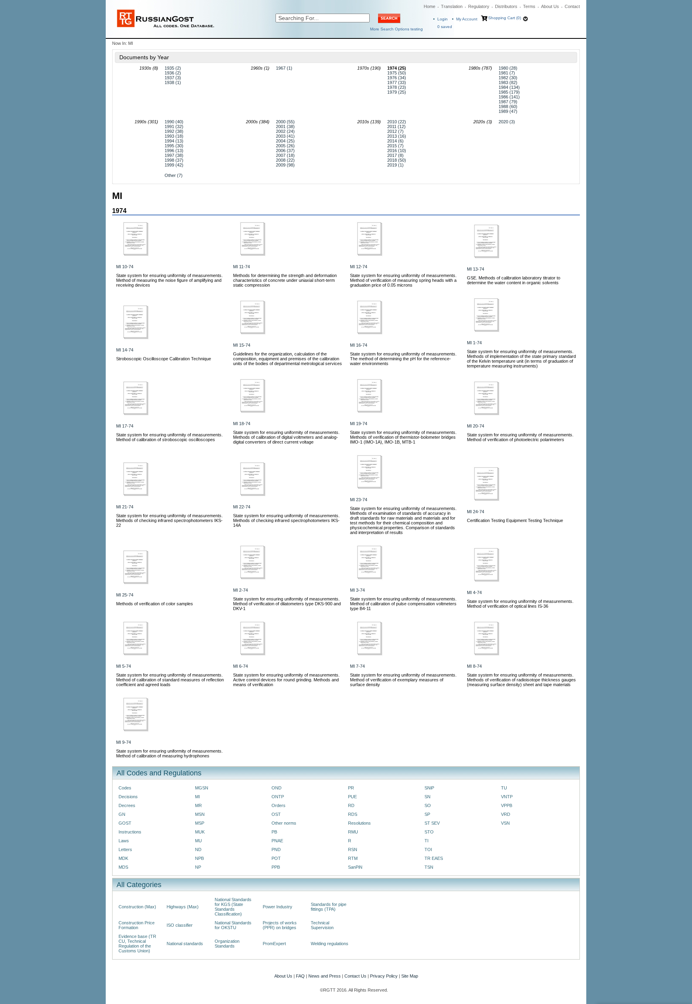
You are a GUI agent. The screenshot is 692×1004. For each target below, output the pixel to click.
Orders (279, 805)
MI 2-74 (240, 590)
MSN (200, 814)
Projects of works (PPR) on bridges (280, 925)
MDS (123, 867)
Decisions (128, 796)
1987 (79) (508, 101)
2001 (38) (285, 126)
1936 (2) (173, 72)
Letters (125, 849)
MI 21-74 (124, 506)
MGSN (201, 787)
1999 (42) (174, 165)
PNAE (277, 840)
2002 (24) (285, 131)
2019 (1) (395, 165)
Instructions (130, 831)
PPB (276, 867)
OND (277, 787)
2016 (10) (396, 150)
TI (426, 840)
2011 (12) (396, 126)
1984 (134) (509, 87)
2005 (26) (285, 145)
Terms (529, 6)
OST (276, 814)
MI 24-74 (475, 511)
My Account (466, 19)
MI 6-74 (240, 666)
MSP (199, 823)
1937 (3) (173, 77)
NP (198, 867)
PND (276, 849)
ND (198, 849)
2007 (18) (285, 155)
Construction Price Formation (137, 925)
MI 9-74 (123, 742)
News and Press (324, 976)
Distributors (506, 6)
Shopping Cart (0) (504, 18)
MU (198, 840)
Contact (572, 6)
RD (351, 805)
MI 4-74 (474, 592)
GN (122, 814)
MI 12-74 (358, 266)
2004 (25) (285, 141)
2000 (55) (285, 121)
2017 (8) (395, 155)
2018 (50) (396, 160)
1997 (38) (174, 155)
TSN (428, 867)
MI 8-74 (474, 666)
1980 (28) (508, 68)
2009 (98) (285, 165)
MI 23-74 (358, 499)
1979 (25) (396, 92)
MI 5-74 (123, 666)
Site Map (409, 976)
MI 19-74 (358, 423)
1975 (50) (396, 72)
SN (427, 796)
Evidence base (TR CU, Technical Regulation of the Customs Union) (137, 943)
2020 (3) (507, 121)
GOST (125, 823)
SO (427, 805)
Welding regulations (329, 943)
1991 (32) (174, 126)
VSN (505, 823)
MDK (123, 858)
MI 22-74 (241, 506)
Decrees (127, 805)
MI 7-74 (357, 666)
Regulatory (478, 6)
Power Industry (277, 906)
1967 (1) (284, 68)
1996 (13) (174, 150)
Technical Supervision (322, 925)
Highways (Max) (183, 906)
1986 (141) (509, 96)
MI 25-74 (124, 594)
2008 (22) (285, 160)
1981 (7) (507, 72)
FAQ (300, 976)
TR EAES (433, 858)
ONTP (278, 796)
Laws (124, 840)
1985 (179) (509, 92)
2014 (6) (395, 141)
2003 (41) (285, 136)
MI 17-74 (124, 426)
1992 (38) (174, 131)
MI (197, 796)
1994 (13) (174, 141)
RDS (352, 814)
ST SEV (432, 823)
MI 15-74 (241, 345)
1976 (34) (396, 77)
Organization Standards (227, 943)
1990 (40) (174, 121)
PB (274, 831)
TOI (428, 849)
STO (429, 831)
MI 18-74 (241, 423)
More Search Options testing (396, 29)
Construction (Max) (137, 906)
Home (429, 6)
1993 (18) (174, 136)
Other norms (284, 823)
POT (276, 858)
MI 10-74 (124, 266)
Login (442, 19)
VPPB (506, 805)
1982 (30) (508, 77)
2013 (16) (396, 136)
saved (444, 26)
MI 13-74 (475, 269)
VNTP (507, 796)
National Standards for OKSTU (233, 925)
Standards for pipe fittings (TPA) (328, 907)
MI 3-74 (357, 590)
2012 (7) (395, 131)
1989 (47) (508, 111)
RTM (353, 858)
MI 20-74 (475, 426)
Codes (125, 787)
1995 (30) (174, 145)
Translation (452, 6)
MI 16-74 (358, 345)
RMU (353, 831)
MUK (200, 831)
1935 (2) (173, 68)
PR (351, 787)
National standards (185, 943)
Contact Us (355, 976)
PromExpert (274, 943)
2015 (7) (395, 145)
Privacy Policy (384, 976)
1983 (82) (508, 82)
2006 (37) (285, 150)
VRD (505, 814)
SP (427, 814)
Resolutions (359, 823)
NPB (199, 858)
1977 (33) (396, 82)
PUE (352, 796)
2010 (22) (396, 121)
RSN (352, 849)
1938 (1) (173, 82)
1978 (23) (396, 87)
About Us (550, 6)
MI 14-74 (124, 349)
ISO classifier (180, 925)
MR (198, 805)
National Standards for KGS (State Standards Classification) (233, 906)
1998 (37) (174, 160)
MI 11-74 (241, 266)
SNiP (429, 787)
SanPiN (355, 867)
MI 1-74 (474, 342)
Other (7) (174, 175)
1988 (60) (508, 106)
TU (504, 787)
